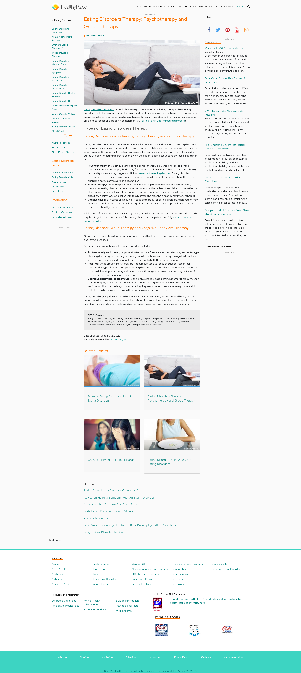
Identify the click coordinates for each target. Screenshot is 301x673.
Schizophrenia (180, 574)
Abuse (55, 564)
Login (240, 6)
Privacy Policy (181, 656)
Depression (98, 569)
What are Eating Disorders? (60, 46)
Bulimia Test (58, 186)
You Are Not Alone (96, 518)
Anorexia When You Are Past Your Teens (111, 504)
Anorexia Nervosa (61, 142)
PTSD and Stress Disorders (187, 564)
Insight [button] (181, 6)
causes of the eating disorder (154, 173)
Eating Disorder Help (62, 101)
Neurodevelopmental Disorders (150, 569)
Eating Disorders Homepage (60, 30)
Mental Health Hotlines (63, 207)
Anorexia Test (59, 181)
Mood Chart (58, 131)
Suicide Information (62, 212)
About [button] (227, 6)
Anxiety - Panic (60, 584)
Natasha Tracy (95, 35)
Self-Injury (178, 584)
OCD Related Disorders (145, 574)
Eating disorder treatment (99, 109)
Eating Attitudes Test (62, 172)
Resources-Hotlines (95, 609)
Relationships (179, 569)
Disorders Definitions (64, 600)
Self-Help (177, 579)
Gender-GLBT (140, 564)
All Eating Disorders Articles (62, 38)
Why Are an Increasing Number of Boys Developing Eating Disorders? (130, 525)
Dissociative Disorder (104, 579)
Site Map (62, 656)
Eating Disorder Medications (60, 86)
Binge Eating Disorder (63, 152)
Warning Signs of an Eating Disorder (112, 460)
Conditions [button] (142, 6)
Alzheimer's (58, 579)
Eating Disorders (101, 584)
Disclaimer (206, 656)
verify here (199, 603)
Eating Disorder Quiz (62, 177)
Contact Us (107, 656)
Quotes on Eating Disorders (61, 120)
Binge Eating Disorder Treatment (105, 532)
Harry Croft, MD (118, 339)
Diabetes (97, 574)
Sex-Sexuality (219, 564)
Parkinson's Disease (143, 579)
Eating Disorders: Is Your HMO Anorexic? (111, 490)
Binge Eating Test (61, 191)
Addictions (58, 574)
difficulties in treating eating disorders (163, 120)
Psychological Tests (210, 6)
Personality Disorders (144, 584)
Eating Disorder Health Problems (63, 95)
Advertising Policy (233, 656)
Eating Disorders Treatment (60, 78)
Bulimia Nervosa (60, 147)
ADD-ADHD (59, 569)
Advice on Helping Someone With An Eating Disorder (119, 497)
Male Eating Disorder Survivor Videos (108, 511)
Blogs (193, 6)
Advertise (131, 656)
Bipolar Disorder (101, 564)
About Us (84, 656)
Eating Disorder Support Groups (64, 107)
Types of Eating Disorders (60, 54)
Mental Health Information (92, 602)
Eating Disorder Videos (63, 113)
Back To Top (55, 540)
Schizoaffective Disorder (226, 569)
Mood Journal (124, 610)
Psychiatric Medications (65, 605)
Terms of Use (155, 656)
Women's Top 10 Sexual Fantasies (224, 48)
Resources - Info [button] (162, 6)
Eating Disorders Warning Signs (60, 62)
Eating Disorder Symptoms (60, 70)
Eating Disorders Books (64, 126)
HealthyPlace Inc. (124, 671)
